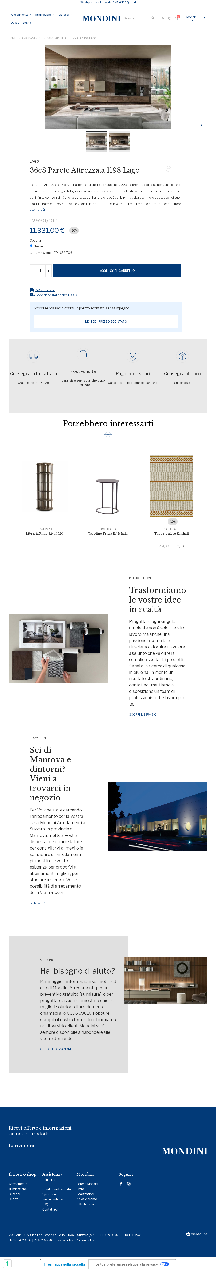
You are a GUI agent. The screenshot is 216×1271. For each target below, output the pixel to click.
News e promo (86, 1199)
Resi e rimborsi (52, 1199)
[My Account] (163, 18)
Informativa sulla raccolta (64, 1264)
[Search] (153, 18)
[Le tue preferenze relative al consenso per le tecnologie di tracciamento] (7, 1264)
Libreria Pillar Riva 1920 (44, 533)
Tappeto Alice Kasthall (171, 533)
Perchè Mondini (87, 1184)
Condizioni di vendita (56, 1189)
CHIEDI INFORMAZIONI (55, 1049)
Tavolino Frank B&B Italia (108, 533)
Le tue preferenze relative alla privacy (126, 1264)
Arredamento (31, 38)
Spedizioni (49, 1194)
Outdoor (14, 1194)
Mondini (191, 17)
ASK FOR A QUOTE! (124, 2)
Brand (80, 1189)
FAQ (45, 1204)
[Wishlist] (170, 18)
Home (12, 38)
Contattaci (50, 1209)
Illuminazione (18, 1189)
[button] (204, 18)
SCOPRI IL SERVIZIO (143, 714)
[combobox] (139, 17)
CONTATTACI (39, 903)
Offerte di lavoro (88, 1204)
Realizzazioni (85, 1194)
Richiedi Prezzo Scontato (106, 321)
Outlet (13, 1199)
